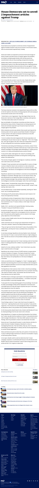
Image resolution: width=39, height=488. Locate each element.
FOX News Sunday (4, 427)
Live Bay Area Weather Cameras (24, 418)
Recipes (12, 420)
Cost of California (4, 435)
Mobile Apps (13, 466)
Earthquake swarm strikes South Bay (7, 371)
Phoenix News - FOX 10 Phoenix (33, 436)
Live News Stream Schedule (14, 465)
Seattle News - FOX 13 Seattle (33, 438)
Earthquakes (23, 422)
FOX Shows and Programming (13, 462)
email (28, 481)
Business (2, 422)
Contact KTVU (13, 460)
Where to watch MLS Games (4, 475)
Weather (23, 415)
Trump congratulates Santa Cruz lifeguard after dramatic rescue (19, 405)
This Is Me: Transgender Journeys (14, 444)
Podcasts (2, 424)
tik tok (35, 481)
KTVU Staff (13, 457)
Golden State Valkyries (34, 422)
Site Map (12, 470)
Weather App (23, 424)
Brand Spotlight (13, 452)
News (2, 415)
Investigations (4, 432)
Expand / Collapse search (37, 2)
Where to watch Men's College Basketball (3, 467)
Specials (13, 432)
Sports (31, 415)
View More (35, 369)
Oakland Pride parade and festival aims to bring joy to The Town (19, 401)
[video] (35, 372)
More (24, 2)
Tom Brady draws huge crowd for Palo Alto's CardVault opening (19, 389)
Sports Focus (13, 441)
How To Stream (13, 456)
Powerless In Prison (4, 437)
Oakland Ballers (33, 424)
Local (2, 416)
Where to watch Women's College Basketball (4, 470)
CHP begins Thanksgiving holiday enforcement (8, 376)
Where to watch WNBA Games (3, 473)
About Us (13, 455)
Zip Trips (12, 416)
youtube (29, 481)
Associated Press (3, 21)
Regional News (33, 432)
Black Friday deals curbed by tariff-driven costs (8, 380)
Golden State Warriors (34, 419)
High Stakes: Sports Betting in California (14, 437)
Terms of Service (20, 365)
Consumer (3, 423)
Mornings (13, 415)
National (2, 417)
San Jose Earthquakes (34, 428)
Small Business (23, 435)
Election (2, 428)
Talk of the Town (14, 442)
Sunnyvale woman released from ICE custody (15, 393)
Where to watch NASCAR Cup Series (4, 463)
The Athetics (32, 425)
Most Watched (4, 369)
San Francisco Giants (33, 420)
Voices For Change (14, 448)
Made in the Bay (13, 438)
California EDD (3, 433)
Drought (2, 420)
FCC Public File (13, 471)
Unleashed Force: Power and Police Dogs (4, 439)
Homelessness (3, 434)
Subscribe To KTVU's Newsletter (14, 468)
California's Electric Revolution (14, 434)
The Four (12, 435)
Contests (12, 418)
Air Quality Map (23, 419)
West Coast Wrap (4, 426)
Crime (2, 418)
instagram (33, 481)
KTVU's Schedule (13, 463)
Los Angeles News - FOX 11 (33, 434)
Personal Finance (23, 433)
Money (22, 432)
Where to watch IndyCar (3, 465)
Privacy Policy (20, 364)
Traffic (12, 417)
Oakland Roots (32, 423)
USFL (31, 429)
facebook (31, 481)
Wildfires (2, 421)
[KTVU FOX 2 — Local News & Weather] (4, 2)
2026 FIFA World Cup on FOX (33, 417)
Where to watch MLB (4, 461)
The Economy (23, 434)
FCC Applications (13, 472)
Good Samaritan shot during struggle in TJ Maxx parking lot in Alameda (21, 397)
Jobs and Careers (14, 458)
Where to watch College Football (4, 459)
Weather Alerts (23, 416)
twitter (37, 481)
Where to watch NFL (4, 457)
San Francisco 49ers (33, 418)
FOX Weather (23, 425)
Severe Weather (23, 423)
